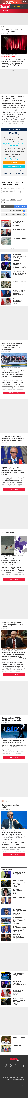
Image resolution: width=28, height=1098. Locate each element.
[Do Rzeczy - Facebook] (6, 1066)
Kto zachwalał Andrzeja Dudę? (11, 806)
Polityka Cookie (18, 1082)
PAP (18, 830)
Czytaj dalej (14, 393)
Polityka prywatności (17, 1079)
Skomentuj (7, 206)
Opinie (4, 10)
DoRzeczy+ (13, 199)
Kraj (8, 199)
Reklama (6, 1079)
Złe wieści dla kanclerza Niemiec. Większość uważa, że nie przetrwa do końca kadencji (12, 439)
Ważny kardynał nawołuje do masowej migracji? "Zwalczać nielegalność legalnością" (11, 346)
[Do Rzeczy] (1, 26)
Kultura (19, 199)
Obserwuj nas (13, 210)
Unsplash (22, 555)
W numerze (4, 202)
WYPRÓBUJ (14, 162)
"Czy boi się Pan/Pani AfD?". (9, 747)
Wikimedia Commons (22, 464)
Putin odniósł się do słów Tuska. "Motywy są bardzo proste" (12, 625)
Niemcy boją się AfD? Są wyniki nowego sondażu (11, 719)
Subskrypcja (21, 1077)
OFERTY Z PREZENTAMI (14, 166)
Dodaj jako (13, 214)
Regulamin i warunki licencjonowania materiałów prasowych (13, 192)
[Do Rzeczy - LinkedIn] (17, 1066)
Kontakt (12, 1077)
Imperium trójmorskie (10, 532)
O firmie (5, 1077)
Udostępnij (22, 206)
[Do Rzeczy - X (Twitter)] (11, 1066)
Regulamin (8, 1082)
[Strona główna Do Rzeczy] (5, 7)
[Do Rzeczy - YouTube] (22, 1066)
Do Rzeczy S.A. (10, 1085)
